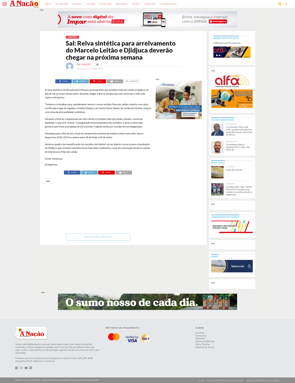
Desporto (122, 4)
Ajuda (201, 380)
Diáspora (150, 4)
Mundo (136, 4)
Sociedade (62, 4)
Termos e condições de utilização (263, 380)
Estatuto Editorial (204, 341)
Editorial (200, 338)
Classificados (168, 4)
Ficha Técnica (202, 344)
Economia (105, 4)
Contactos (201, 335)
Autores (199, 332)
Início (48, 4)
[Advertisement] (98, 206)
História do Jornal (204, 347)
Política (77, 4)
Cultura (90, 4)
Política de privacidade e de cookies (225, 380)
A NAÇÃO (86, 64)
